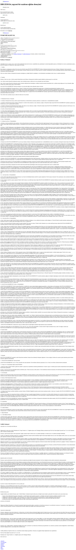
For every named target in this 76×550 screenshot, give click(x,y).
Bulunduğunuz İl (3, 52)
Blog (1, 547)
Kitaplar (2, 544)
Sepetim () (3, 543)
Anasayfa (2, 540)
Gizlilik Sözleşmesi (26, 53)
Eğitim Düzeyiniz (3, 51)
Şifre (1, 47)
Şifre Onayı (2, 49)
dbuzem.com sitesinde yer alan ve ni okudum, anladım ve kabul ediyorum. (23, 53)
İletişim (2, 548)
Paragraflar (3, 546)
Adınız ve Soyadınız (4, 37)
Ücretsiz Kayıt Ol (4, 56)
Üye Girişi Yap (3, 542)
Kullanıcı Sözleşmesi (17, 53)
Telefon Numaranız (4, 42)
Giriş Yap (10, 30)
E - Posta (2, 40)
